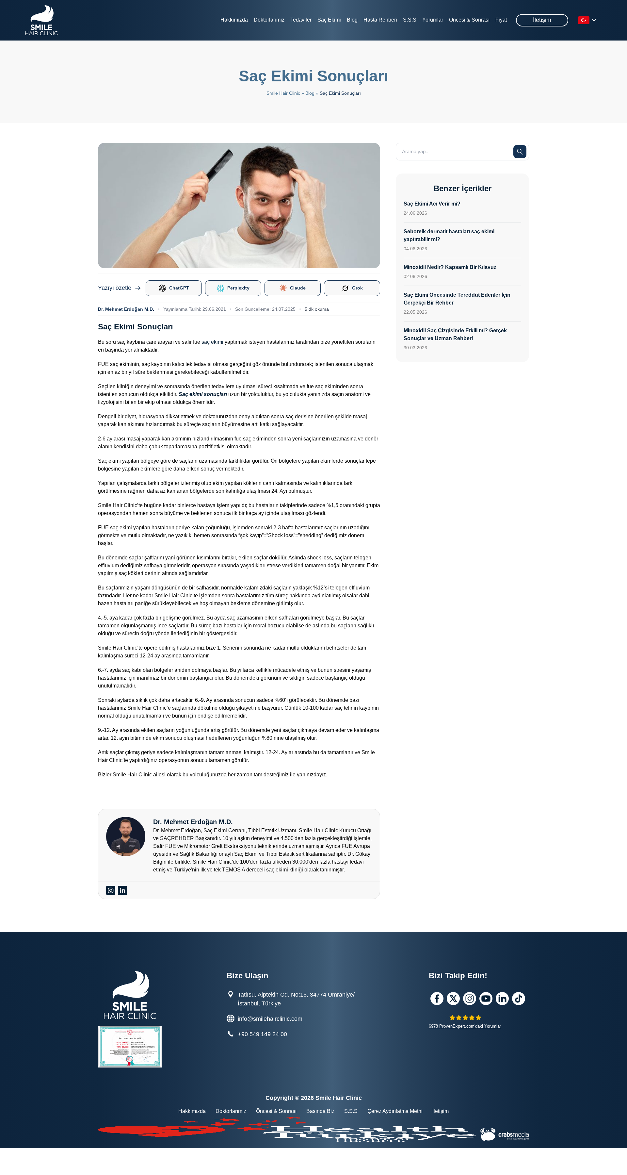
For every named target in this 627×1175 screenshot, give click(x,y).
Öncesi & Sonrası (469, 20)
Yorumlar (432, 20)
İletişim (542, 20)
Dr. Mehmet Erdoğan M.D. (126, 309)
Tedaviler (301, 20)
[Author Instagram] (110, 890)
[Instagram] (469, 998)
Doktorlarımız (269, 20)
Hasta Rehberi (380, 20)
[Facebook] (436, 998)
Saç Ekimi (329, 20)
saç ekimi (212, 342)
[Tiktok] (518, 998)
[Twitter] (453, 998)
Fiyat (501, 20)
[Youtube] (485, 998)
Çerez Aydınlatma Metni (395, 1111)
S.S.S (409, 20)
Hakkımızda (234, 20)
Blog (352, 20)
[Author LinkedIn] (122, 890)
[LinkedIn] (502, 998)
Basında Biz (320, 1111)
